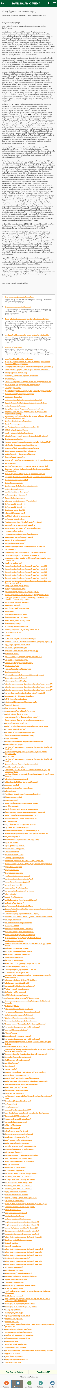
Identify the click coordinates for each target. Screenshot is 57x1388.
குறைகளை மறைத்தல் (12, 785)
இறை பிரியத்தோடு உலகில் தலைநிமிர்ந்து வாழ (19, 735)
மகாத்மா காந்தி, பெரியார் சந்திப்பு (15, 1167)
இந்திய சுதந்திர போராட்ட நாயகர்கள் (16, 617)
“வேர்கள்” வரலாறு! (11, 1033)
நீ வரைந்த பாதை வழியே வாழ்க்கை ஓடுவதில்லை (20, 451)
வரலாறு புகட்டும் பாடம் (12, 870)
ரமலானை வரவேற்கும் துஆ (13, 347)
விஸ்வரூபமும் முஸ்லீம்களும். (14, 1313)
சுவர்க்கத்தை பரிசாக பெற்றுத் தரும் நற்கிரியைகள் (21, 900)
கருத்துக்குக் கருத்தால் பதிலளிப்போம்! (17, 645)
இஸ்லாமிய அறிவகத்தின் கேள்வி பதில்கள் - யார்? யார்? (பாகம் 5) (26, 566)
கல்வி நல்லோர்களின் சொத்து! (14, 1216)
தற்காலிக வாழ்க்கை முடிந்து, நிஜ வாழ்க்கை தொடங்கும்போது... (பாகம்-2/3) (29, 687)
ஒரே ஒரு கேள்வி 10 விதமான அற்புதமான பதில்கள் (21, 803)
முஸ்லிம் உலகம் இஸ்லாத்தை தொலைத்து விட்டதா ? (21, 815)
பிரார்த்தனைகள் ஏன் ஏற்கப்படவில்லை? (17, 1060)
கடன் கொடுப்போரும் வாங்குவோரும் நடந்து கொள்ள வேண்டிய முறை (27, 1113)
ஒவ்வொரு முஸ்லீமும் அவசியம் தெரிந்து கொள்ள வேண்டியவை (25, 546)
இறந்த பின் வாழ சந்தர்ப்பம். (14, 483)
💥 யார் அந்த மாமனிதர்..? (13, 797)
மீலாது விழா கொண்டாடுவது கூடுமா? (17, 586)
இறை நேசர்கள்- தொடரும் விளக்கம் (16, 1090)
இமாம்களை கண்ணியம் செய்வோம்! (16, 1195)
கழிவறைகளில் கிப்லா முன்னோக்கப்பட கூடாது (20, 711)
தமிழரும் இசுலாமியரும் (12, 1128)
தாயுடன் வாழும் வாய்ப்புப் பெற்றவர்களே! (17, 608)
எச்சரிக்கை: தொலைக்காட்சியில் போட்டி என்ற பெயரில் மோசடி (24, 861)
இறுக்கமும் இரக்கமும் (12, 705)
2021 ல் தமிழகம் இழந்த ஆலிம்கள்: (16, 430)
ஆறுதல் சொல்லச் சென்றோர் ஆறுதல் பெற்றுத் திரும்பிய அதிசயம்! (26, 403)
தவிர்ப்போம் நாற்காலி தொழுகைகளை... (17, 516)
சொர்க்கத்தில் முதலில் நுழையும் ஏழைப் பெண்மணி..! (22, 629)
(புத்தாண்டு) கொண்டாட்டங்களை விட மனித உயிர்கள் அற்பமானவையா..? (28, 477)
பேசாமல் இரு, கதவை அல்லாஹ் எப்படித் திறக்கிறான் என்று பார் (25, 474)
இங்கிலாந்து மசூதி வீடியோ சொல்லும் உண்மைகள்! (21, 486)
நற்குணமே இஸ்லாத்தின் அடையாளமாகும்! (19, 929)
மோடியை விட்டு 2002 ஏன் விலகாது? (17, 1116)
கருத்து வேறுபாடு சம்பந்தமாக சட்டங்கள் (18, 1036)
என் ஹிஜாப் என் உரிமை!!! (13, 920)
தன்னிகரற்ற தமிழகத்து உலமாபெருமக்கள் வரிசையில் (22, 427)
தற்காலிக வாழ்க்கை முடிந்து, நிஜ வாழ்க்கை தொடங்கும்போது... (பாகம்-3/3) (29, 684)
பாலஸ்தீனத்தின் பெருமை (13, 388)
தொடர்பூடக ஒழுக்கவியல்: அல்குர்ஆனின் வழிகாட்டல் (22, 1231)
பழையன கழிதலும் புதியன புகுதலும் (16, 660)
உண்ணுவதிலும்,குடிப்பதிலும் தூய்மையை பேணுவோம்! (22, 1234)
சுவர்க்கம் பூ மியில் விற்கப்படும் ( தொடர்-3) (18, 1176)
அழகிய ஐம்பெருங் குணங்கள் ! (15, 846)
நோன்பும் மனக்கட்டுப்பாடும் (14, 439)
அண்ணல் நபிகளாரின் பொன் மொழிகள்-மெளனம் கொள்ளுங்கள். (26, 1054)
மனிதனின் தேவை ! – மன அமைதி (16, 1046)
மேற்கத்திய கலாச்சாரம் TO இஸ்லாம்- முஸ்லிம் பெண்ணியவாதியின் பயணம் (29, 917)
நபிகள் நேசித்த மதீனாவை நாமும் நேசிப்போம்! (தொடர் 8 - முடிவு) (26, 1204)
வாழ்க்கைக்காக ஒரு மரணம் (14, 1319)
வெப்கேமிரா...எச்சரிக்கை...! (14, 1296)
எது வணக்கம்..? (10, 549)
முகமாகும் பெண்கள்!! (12, 926)
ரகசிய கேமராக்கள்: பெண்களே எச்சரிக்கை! (19, 906)
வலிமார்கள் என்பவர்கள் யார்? (14, 1093)
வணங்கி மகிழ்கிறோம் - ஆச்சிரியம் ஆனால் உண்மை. (22, 1155)
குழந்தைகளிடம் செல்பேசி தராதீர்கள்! (17, 888)
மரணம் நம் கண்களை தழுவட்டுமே (16, 723)
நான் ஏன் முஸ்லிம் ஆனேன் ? (14, 903)
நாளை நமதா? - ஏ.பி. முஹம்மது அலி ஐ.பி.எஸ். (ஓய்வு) (22, 963)
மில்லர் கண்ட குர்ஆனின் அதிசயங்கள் (17, 1137)
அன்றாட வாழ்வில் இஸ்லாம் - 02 (15, 504)
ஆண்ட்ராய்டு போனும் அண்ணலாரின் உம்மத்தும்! (20, 638)
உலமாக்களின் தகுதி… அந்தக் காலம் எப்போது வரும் (21, 818)
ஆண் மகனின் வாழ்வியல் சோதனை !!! (17, 602)
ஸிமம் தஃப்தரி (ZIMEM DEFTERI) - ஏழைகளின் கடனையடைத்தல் (26, 466)
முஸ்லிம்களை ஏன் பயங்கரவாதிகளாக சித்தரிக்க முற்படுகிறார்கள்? (26, 1081)
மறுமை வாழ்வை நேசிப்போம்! (14, 1201)
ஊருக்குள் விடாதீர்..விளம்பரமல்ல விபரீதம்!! (19, 879)
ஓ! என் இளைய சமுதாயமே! (14, 1356)
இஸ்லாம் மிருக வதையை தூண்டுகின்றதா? (19, 1134)
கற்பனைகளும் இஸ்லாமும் (13, 1152)
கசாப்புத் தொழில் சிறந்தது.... (14, 897)
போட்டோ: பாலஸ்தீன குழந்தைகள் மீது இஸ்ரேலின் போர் (22, 385)
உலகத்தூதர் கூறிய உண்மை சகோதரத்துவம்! (19, 788)
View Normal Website (14, 1372)
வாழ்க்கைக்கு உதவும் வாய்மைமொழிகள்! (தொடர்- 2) (22, 1225)
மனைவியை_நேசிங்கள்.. (13, 605)
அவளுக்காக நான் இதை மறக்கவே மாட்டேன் (19, 297)
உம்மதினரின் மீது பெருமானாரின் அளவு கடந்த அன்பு (22, 839)
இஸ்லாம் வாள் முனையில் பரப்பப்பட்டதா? (18, 1119)
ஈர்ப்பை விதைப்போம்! (11, 800)
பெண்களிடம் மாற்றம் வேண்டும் (15, 510)
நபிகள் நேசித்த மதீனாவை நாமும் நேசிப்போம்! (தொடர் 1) (23, 1261)
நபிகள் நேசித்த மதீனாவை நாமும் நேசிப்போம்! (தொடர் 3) (23, 1252)
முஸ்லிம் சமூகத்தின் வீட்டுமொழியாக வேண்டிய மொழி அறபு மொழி (26, 726)
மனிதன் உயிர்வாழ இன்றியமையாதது (16, 714)
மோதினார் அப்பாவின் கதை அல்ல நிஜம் (17, 1258)
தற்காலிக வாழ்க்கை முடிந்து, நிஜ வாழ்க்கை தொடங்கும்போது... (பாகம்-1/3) (29, 690)
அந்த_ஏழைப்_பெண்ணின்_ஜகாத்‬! (16, 614)
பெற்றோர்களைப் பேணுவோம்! (14, 1170)
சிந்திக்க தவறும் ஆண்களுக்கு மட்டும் (17, 1338)
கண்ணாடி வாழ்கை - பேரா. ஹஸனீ (16, 495)
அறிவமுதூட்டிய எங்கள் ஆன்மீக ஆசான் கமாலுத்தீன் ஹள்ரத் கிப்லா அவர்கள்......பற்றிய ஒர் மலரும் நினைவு (27, 599)
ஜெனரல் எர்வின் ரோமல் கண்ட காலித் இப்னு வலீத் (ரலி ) (22, 1078)
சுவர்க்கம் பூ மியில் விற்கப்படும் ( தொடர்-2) (18, 1186)
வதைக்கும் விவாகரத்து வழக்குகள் (16, 1122)
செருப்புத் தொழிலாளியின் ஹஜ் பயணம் (17, 620)
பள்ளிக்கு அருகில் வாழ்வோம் (14, 858)
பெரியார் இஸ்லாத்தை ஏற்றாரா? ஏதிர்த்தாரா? (19, 1015)
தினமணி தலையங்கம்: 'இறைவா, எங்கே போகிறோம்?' (22, 717)
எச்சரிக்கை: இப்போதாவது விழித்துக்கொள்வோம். (21, 702)
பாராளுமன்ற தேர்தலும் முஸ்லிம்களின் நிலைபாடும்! (21, 1228)
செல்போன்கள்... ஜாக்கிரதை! (14, 941)
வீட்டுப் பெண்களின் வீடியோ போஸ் (16, 699)
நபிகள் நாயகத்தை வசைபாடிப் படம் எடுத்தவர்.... (20, 1161)
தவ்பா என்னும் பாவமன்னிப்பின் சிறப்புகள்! (18, 1182)
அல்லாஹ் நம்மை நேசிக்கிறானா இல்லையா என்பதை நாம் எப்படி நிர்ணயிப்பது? (29, 366)
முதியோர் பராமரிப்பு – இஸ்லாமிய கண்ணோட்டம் (20, 454)
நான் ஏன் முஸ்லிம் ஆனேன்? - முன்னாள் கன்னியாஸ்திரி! (23, 400)
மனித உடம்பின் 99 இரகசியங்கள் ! (16, 540)
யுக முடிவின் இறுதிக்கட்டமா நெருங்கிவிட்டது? (20, 986)
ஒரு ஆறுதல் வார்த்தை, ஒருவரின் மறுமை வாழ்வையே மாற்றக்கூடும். (27, 335)
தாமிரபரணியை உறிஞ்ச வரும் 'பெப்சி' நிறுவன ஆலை (22, 998)
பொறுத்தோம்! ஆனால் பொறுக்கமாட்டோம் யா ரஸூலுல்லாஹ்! (24, 409)
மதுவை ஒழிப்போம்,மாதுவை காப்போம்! (17, 1316)
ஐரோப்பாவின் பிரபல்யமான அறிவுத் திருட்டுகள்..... (21, 445)
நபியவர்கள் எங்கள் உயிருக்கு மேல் (16, 1344)
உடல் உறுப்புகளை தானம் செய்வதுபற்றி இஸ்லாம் (20, 1179)
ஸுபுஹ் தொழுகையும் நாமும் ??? (15, 1267)
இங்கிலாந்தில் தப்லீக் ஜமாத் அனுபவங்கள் (18, 421)
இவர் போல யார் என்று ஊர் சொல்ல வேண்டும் (19, 932)
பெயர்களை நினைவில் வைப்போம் (15, 729)
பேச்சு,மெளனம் (10, 1066)
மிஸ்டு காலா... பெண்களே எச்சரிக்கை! (17, 954)
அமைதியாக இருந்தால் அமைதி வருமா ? (18, 966)
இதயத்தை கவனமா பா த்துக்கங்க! (16, 1192)
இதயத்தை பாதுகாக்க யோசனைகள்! (16, 1359)
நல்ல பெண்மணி (10, 791)
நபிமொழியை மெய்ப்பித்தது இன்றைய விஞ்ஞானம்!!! (21, 782)
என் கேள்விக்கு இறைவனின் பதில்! (16, 648)
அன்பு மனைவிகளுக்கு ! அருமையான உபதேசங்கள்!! (22, 555)
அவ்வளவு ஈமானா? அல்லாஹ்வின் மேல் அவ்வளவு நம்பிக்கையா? (25, 1024)
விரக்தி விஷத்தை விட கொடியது (15, 406)
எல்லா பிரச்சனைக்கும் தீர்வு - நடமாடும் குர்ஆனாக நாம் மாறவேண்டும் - (27, 370)
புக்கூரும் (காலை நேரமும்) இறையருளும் (18, 669)
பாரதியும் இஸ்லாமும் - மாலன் (14, 489)
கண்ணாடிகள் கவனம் (12, 1322)
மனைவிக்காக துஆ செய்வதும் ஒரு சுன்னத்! (19, 537)
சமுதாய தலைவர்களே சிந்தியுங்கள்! (16, 1279)
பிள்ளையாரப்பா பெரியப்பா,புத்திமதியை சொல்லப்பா (21, 1021)
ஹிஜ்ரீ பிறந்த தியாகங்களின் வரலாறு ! (17, 995)
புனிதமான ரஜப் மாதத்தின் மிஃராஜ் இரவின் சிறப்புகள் (22, 534)
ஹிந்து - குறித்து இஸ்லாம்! (13, 1125)
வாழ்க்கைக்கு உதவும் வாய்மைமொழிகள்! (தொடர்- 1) (22, 1222)
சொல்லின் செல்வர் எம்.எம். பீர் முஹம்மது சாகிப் (20, 1207)
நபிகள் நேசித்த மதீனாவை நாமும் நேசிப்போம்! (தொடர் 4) (23, 1255)
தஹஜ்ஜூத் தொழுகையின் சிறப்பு (15, 543)
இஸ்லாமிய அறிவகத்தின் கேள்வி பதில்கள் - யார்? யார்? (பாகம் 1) (26, 578)
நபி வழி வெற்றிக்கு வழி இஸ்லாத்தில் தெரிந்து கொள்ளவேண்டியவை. (27, 833)
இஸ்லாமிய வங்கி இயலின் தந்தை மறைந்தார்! (19, 394)
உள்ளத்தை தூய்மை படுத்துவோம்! (16, 1213)
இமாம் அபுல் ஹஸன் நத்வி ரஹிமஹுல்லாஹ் (19, 433)
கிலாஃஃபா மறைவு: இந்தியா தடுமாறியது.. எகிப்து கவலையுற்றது (25, 1072)
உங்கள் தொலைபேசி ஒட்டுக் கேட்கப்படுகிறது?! (20, 935)
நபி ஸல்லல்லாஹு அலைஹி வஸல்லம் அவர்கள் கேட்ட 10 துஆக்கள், (26, 436)
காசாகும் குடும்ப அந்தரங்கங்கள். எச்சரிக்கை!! (20, 891)
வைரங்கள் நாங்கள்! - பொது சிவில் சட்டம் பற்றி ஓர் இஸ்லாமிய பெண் (27, 595)
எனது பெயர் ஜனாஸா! (12, 1107)
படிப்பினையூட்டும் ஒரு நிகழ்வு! (14, 1282)
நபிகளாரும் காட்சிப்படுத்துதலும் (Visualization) (21, 501)
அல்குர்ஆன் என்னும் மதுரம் (14, 873)
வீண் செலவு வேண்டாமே (13, 1362)
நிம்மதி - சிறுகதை (11, 821)
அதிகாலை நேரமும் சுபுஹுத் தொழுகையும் (18, 1273)
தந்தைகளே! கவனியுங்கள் (13, 867)
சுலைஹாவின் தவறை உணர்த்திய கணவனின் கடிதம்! (22, 830)
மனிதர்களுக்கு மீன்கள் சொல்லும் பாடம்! (18, 1219)
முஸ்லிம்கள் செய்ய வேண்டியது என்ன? (17, 876)
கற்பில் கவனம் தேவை (12, 666)
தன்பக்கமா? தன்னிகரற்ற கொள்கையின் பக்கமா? (21, 1276)
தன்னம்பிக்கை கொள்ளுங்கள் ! (15, 849)
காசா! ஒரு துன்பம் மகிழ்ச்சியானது (16, 373)
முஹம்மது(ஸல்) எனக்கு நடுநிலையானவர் (18, 1140)
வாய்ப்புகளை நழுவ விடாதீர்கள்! (15, 519)
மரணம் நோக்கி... (10, 463)
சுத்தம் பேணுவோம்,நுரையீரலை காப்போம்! (18, 1158)
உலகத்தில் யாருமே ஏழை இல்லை (15, 767)
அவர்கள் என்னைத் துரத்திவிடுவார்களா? (18, 307)
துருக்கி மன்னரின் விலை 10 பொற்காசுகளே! (19, 1149)
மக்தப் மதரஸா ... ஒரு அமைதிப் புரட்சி (17, 983)
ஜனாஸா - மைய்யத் (11, 1069)
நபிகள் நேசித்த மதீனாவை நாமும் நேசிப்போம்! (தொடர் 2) (23, 1264)
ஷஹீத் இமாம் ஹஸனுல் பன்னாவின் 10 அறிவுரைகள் (21, 809)
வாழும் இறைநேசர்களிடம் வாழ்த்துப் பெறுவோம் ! (20, 824)
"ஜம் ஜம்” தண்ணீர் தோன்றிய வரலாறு (17, 989)
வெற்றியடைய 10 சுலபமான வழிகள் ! (17, 948)
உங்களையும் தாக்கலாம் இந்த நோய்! (16, 681)
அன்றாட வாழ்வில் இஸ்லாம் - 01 (15, 507)
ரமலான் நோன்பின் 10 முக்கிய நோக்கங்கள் (19, 359)
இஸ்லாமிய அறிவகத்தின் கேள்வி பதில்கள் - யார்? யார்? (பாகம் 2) (26, 575)
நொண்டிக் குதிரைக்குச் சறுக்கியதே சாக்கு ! (19, 663)
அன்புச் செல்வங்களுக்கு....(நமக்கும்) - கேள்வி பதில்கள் (23, 938)
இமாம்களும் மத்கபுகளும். (13, 623)
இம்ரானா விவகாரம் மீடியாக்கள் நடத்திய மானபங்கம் (21, 764)
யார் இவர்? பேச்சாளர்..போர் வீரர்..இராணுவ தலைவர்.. (21, 1173)
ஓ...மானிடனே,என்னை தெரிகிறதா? (17, 827)
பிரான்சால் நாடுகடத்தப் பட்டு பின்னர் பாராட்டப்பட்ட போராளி (23, 522)
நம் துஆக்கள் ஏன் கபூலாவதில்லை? (16, 779)
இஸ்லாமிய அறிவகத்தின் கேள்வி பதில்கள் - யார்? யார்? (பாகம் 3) (26, 572)
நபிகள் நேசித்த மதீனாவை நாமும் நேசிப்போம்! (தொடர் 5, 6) (24, 1249)
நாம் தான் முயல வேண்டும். (13, 885)
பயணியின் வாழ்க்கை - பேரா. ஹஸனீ (16, 492)
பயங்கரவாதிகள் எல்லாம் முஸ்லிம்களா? (17, 972)
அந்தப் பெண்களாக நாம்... (13, 424)
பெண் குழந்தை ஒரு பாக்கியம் (14, 1288)
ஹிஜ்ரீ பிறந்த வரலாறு (11, 738)
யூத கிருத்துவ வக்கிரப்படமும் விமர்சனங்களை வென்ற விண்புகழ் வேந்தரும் (29, 1350)
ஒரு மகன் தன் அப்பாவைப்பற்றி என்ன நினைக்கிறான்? (22, 1012)
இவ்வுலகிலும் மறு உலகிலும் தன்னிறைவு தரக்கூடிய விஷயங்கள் (25, 812)
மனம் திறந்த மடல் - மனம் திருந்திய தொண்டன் (20, 525)
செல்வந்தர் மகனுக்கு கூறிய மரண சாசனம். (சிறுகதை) (22, 914)
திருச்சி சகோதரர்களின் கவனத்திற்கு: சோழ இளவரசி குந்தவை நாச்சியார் (28, 391)
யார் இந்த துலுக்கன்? (12, 806)
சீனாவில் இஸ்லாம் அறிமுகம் (14, 744)
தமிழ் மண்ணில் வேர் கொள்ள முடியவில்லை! (19, 1009)
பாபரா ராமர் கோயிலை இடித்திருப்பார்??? (18, 1110)
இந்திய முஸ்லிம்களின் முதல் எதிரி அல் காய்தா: (20, 1018)
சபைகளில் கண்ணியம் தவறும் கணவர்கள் (18, 923)
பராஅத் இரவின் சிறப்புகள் (13, 632)
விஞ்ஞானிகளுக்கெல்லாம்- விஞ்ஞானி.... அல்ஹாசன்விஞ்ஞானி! (25, 552)
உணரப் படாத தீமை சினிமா (13, 397)
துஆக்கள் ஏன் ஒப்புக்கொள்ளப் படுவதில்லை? (19, 1335)
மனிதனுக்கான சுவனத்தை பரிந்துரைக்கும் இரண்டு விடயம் (24, 741)
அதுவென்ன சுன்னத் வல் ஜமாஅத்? (16, 480)
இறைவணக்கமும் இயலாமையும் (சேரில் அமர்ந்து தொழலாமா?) (25, 720)
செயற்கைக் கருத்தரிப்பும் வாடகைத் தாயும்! (18, 1240)
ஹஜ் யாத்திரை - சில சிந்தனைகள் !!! (17, 1075)
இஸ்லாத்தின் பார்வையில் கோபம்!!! (16, 678)
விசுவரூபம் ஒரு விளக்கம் (13, 1310)
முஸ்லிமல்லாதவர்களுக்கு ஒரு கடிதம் (17, 1143)
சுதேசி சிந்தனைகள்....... (13, 1210)
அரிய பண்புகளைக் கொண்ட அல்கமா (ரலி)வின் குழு (21, 651)
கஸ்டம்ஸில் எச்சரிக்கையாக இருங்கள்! (17, 882)
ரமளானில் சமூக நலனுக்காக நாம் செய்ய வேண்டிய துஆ (23, 528)
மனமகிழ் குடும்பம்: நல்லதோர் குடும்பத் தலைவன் (21, 1307)
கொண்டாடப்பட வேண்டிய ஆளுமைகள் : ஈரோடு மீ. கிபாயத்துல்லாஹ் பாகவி (29, 460)
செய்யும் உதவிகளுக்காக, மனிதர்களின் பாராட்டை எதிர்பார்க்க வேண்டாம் (28, 382)
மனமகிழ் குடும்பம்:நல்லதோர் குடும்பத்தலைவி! (20, 1303)
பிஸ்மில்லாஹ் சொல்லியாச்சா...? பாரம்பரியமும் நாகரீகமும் (23, 794)
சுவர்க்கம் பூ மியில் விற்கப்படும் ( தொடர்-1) (18, 1189)
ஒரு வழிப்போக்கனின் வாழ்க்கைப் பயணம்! (18, 951)
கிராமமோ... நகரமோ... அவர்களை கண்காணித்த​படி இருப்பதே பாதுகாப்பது (28, 642)
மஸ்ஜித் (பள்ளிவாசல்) (12, 1063)
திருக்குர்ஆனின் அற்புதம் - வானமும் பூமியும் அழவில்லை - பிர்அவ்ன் (27, 319)
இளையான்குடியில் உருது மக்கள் (15, 457)
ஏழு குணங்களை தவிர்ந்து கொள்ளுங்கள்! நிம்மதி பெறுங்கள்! (25, 693)
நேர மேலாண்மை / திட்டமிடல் (14, 855)
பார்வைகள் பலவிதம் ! (12, 852)
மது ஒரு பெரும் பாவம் (12, 1164)
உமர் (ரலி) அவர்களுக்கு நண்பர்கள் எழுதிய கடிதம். (21, 1198)
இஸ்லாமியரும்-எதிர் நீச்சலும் (14, 960)
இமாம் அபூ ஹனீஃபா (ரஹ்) (13, 563)
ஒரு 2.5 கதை (9, 756)
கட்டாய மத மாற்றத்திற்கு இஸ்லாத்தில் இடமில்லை (21, 980)
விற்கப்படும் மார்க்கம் (11, 842)
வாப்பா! (7, 635)
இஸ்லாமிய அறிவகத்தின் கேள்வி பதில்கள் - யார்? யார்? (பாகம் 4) (26, 569)
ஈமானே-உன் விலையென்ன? (14, 957)
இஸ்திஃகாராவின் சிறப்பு (12, 672)
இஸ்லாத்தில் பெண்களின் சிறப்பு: (15, 589)
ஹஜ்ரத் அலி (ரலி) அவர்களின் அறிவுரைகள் (19, 1332)
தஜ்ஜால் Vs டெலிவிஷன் (12, 1353)
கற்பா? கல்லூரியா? (11, 894)
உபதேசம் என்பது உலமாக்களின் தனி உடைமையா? (20, 1285)
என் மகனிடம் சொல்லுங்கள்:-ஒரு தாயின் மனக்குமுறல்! (23, 1027)
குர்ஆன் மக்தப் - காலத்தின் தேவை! (16, 1131)
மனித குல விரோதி (11, 1104)
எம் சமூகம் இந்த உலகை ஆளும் (15, 513)
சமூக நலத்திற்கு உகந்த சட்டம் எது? (16, 1030)
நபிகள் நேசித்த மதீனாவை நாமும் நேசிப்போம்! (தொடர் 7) (23, 1237)
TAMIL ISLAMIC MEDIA (26, 3)
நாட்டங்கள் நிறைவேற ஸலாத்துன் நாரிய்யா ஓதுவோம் (22, 592)
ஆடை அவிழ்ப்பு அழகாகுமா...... (15, 498)
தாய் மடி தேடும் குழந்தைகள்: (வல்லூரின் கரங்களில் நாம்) (23, 657)
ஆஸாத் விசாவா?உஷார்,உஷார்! (14, 1270)
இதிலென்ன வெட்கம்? (12, 654)
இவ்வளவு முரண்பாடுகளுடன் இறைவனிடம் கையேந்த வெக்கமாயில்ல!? (28, 442)
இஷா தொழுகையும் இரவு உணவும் (15, 708)
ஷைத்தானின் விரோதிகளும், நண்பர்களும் (18, 1329)
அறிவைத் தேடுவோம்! (12, 1006)
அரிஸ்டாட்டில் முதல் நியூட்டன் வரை (16, 1087)
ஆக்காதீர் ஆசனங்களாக (13, 1246)
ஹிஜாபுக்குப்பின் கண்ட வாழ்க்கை (15, 1347)
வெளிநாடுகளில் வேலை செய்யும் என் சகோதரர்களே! (22, 1084)
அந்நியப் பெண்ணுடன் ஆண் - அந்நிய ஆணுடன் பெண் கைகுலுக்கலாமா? (28, 864)
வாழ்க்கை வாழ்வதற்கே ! (13, 836)
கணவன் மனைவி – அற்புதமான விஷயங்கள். (19, 696)
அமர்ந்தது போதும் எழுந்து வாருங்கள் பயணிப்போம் (21, 969)
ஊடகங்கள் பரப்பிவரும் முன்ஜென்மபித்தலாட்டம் (20, 732)
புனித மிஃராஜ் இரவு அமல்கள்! (14, 531)
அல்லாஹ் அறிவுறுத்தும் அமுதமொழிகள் (18, 1057)
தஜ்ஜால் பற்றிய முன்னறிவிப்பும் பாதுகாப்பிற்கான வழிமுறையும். (24, 675)
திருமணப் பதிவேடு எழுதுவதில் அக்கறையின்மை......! (22, 448)
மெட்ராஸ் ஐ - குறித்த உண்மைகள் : (16, 992)
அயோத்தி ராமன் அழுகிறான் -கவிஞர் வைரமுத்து (20, 1146)
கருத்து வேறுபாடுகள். (12, 1341)
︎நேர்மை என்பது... (10, 379)
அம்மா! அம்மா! (10, 611)
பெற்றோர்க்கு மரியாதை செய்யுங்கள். (16, 626)
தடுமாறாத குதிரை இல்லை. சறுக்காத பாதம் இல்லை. (21, 376)
